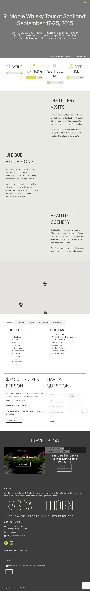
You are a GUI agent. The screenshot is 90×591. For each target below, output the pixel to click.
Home (50, 56)
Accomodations (57, 322)
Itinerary (21, 322)
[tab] (10, 322)
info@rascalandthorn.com (16, 536)
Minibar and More (24, 457)
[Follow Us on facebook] (6, 543)
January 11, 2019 (65, 448)
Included (31, 322)
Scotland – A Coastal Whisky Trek (65, 460)
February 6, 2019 (24, 451)
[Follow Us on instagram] (11, 543)
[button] (21, 305)
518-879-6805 (12, 532)
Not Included (43, 322)
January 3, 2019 (65, 451)
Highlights (10, 322)
